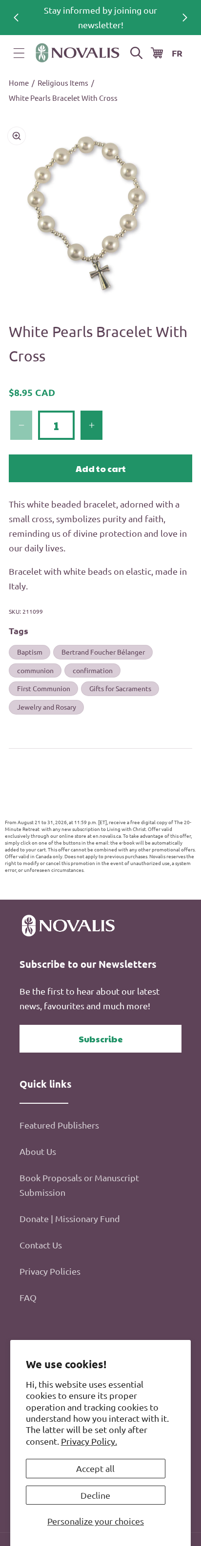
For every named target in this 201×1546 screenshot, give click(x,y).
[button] (19, 53)
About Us (38, 1151)
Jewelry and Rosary (46, 706)
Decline (95, 1495)
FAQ (28, 1297)
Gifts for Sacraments (120, 688)
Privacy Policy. (89, 1441)
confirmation (93, 670)
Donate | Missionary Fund (70, 1218)
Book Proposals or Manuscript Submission (79, 1184)
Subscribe (101, 1039)
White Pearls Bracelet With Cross (63, 97)
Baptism (29, 651)
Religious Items (63, 82)
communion (35, 670)
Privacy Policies (50, 1271)
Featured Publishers (59, 1125)
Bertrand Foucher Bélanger (103, 651)
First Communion (43, 688)
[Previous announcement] (16, 17)
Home (19, 82)
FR (177, 52)
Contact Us (41, 1245)
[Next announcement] (185, 17)
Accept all (95, 1468)
